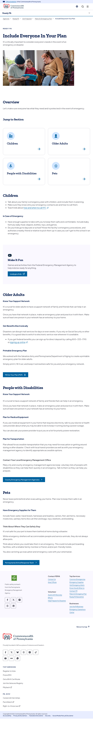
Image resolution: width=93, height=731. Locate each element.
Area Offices (52, 582)
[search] (82, 6)
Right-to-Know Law (10, 706)
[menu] (87, 6)
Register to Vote (9, 671)
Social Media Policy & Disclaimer (63, 715)
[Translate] (77, 6)
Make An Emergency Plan (78, 594)
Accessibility (7, 715)
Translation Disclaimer (36, 715)
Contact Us (52, 579)
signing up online (19, 342)
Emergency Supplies (77, 582)
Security (47, 715)
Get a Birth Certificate (11, 679)
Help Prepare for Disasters (57, 601)
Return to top (82, 627)
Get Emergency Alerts (77, 585)
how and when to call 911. (36, 207)
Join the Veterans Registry (13, 683)
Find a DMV (7, 675)
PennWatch (7, 702)
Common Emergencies (77, 579)
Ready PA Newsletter (77, 597)
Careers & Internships (11, 698)
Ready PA (6, 13)
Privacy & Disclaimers (20, 715)
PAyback (6, 687)
